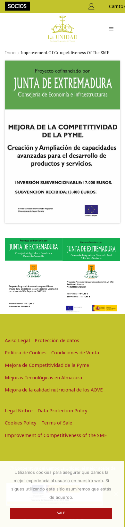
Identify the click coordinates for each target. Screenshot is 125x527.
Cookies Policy (21, 422)
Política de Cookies (25, 352)
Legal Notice (19, 410)
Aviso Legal (17, 340)
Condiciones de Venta (75, 352)
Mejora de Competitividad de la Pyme (47, 365)
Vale (61, 513)
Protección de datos (57, 340)
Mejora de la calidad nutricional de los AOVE (54, 389)
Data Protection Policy (63, 410)
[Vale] (116, 494)
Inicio (10, 52)
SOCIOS (17, 6)
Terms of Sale (56, 422)
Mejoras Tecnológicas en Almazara (43, 377)
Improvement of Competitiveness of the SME (56, 435)
